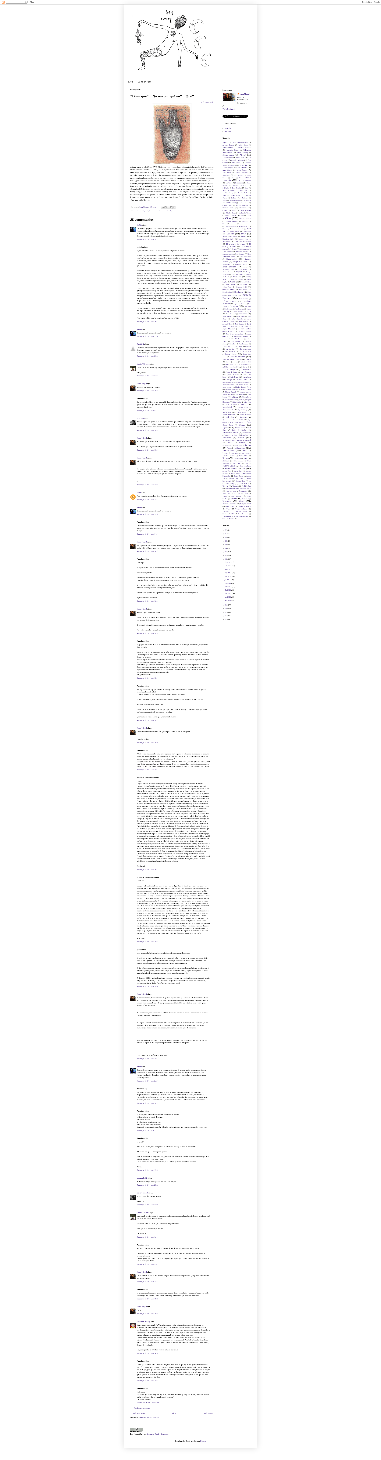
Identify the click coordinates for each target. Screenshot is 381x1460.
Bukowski (247, 200)
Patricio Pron (239, 427)
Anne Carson (227, 170)
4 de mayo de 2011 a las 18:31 (147, 678)
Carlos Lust (244, 203)
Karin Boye (232, 344)
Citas (228, 218)
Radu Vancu (235, 453)
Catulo (224, 210)
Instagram (234, 306)
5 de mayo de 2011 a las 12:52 (147, 1130)
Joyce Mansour (228, 329)
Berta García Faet (228, 190)
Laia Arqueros (230, 351)
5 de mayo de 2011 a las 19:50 (147, 1170)
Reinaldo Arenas (228, 456)
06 (226, 619)
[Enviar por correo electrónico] (162, 207)
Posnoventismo (226, 445)
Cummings (225, 229)
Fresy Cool (237, 276)
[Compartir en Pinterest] (173, 207)
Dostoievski (226, 242)
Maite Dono (233, 377)
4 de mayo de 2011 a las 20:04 (147, 986)
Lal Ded (242, 351)
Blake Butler (236, 195)
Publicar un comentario (142, 1408)
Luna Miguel (145, 82)
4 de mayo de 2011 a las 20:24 (147, 1058)
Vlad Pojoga (230, 506)
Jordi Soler (234, 326)
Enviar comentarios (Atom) (149, 1417)
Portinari (242, 442)
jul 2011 (228, 579)
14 (226, 548)
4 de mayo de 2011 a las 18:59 (147, 720)
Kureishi (248, 346)
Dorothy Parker (243, 239)
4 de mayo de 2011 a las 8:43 (147, 410)
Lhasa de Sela (246, 362)
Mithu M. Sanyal (231, 405)
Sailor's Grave (228, 465)
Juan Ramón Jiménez (241, 336)
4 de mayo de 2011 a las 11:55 (147, 499)
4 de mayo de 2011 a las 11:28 (147, 484)
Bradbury (245, 198)
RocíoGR (140, 344)
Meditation (234, 397)
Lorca (245, 367)
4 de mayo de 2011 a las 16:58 (147, 633)
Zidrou (224, 519)
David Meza (234, 231)
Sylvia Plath (243, 483)
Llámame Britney (143, 1321)
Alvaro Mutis (240, 158)
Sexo (243, 468)
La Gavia (230, 348)
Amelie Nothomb (237, 160)
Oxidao (242, 424)
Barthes (228, 183)
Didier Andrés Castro (229, 236)
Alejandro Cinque (233, 150)
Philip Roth (244, 435)
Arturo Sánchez (245, 180)
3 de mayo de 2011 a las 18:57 (147, 321)
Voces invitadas (241, 509)
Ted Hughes (246, 486)
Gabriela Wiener (237, 279)
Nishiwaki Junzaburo (229, 420)
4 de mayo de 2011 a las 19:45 (147, 869)
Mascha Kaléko (227, 395)
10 (226, 605)
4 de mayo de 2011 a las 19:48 (147, 941)
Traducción (243, 491)
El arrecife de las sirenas (235, 244)
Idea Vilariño (243, 299)
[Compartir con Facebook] (171, 207)
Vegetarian (226, 501)
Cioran (241, 215)
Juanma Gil (226, 339)
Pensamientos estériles (230, 432)
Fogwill (239, 271)
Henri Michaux (243, 289)
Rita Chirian (238, 461)
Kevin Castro (238, 346)
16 (226, 541)
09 (226, 608)
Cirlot (249, 215)
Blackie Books (243, 193)
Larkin (249, 351)
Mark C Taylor (246, 389)
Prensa (248, 445)
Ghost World (230, 284)
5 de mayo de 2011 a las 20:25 (147, 1185)
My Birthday (242, 410)
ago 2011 (228, 576)
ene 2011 (228, 600)
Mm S (244, 404)
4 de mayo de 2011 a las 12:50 (147, 514)
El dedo (234, 249)
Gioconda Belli (241, 287)
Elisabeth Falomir (242, 251)
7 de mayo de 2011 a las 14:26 (147, 1353)
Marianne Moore (242, 385)
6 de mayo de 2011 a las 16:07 (147, 1313)
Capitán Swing (231, 202)
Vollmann (225, 511)
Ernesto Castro (240, 264)
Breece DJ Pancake (235, 200)
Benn (246, 188)
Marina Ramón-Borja (243, 387)
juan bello (141, 418)
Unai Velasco (236, 496)
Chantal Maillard (245, 210)
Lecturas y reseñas (163, 211)
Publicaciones (239, 447)
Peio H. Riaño (239, 430)
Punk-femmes (228, 450)
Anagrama (232, 165)
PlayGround (226, 437)
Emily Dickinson (245, 256)
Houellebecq (238, 292)
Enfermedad (231, 258)
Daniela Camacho (237, 229)
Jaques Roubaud (231, 314)
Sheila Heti (238, 471)
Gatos (232, 281)
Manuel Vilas (242, 379)
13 (226, 551)
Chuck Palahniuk (230, 215)
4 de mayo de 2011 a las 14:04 (147, 534)
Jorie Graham (245, 326)
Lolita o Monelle (230, 366)
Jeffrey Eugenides (237, 319)
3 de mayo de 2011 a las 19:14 (147, 336)
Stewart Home (240, 481)
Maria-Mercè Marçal (228, 385)
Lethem (248, 359)
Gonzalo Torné (228, 289)
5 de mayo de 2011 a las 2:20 (147, 1081)
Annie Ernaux (226, 173)
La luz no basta (245, 349)
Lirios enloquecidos (243, 364)
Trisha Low (226, 494)
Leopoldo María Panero (231, 359)
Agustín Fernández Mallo (239, 142)
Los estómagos (229, 369)
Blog (130, 82)
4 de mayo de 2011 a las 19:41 (147, 769)
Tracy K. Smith (231, 491)
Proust (229, 448)
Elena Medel (227, 251)
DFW (243, 233)
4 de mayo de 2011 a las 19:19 (147, 742)
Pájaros (172, 211)
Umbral (224, 496)
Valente (234, 498)
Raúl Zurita (245, 453)
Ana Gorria (236, 162)
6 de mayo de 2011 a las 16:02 (147, 1299)
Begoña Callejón (239, 185)
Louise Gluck (246, 369)
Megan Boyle (246, 397)
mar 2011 (228, 593)
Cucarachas (243, 226)
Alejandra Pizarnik (244, 147)
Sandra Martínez (231, 468)
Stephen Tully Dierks (236, 478)
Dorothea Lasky (228, 239)
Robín (139, 225)
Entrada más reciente (138, 1413)
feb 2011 (228, 597)
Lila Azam (230, 364)
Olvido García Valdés (236, 422)
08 (226, 612)
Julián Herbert (238, 339)
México (241, 400)
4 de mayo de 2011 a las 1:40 (147, 390)
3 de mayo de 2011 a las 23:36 (147, 375)
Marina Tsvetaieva (232, 389)
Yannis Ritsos (226, 516)
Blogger (203, 1441)
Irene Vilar (248, 306)
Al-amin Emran (228, 145)
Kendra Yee (226, 346)
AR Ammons (238, 175)
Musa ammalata (228, 410)
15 (226, 544)
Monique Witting (243, 407)
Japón (249, 311)
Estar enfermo (229, 266)
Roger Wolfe (236, 463)
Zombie (231, 518)
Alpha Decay (228, 154)
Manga (229, 379)
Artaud (233, 178)
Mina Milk (247, 402)
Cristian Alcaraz (245, 224)
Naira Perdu (241, 412)
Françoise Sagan (237, 274)
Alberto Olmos (227, 147)
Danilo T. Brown (143, 364)
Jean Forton (241, 316)
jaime (139, 492)
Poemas (241, 437)
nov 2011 (228, 565)
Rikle (245, 458)
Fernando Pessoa (228, 269)
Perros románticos (230, 435)
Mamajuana (247, 377)
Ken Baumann (243, 344)
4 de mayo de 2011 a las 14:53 (147, 551)
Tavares (235, 486)
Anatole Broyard (227, 168)
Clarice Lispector (245, 219)
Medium (228, 131)
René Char (243, 456)
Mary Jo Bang (244, 392)
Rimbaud (225, 461)
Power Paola (238, 445)
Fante (245, 267)
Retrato (225, 458)
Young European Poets (241, 516)
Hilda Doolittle (227, 292)
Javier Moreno (227, 316)
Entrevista (225, 264)
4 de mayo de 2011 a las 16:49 (147, 601)
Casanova (242, 207)
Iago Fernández (233, 295)
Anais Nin (243, 165)
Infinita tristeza (228, 301)
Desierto (230, 233)
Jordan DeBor (227, 324)
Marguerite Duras (227, 382)
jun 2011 (228, 583)
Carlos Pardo (226, 205)
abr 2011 (228, 590)
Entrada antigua (207, 1413)
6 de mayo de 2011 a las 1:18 (147, 1237)
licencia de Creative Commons (157, 1434)
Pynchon (225, 453)
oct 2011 (228, 569)
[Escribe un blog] (165, 207)
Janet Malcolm (238, 311)
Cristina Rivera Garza (231, 226)
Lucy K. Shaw (232, 372)
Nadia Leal (226, 412)
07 (226, 615)
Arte (240, 178)
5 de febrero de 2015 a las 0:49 (148, 1402)
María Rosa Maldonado (242, 382)
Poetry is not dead (244, 440)
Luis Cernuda (246, 372)
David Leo (152, 211)
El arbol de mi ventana (242, 241)
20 (226, 530)
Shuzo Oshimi (235, 474)
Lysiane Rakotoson (233, 375)
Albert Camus (243, 145)
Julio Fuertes (235, 341)
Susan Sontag (229, 483)
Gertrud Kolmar (246, 282)
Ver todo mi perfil (228, 109)
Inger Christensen (239, 304)
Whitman (225, 514)
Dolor (243, 236)
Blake (224, 195)
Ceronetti (233, 210)
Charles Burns (231, 213)
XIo (232, 513)
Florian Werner (227, 272)
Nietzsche (243, 417)
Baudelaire (239, 183)
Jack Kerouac (239, 309)
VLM (228, 509)
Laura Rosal (230, 353)
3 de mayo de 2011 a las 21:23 (147, 356)
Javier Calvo (242, 313)
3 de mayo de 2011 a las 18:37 (147, 239)
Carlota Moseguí (242, 205)
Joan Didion (243, 321)
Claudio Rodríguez (232, 221)
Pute (244, 450)
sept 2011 (228, 572)
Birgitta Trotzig (227, 193)
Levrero (235, 362)
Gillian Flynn (226, 287)
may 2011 (228, 586)
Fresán (227, 277)
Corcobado (233, 224)
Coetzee (245, 221)
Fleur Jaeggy (243, 269)
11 (226, 559)
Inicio (174, 1413)
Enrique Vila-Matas (240, 261)
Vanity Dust (245, 499)
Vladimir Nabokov (244, 506)
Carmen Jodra (227, 207)
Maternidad (240, 394)
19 (226, 533)
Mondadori (227, 407)
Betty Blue (243, 190)
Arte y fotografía (142, 211)
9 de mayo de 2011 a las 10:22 (147, 1380)
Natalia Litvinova (228, 414)
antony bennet (142, 1193)
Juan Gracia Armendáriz (234, 334)
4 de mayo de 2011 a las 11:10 (147, 450)
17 (226, 537)
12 (226, 555)
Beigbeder (225, 188)
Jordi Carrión (239, 324)
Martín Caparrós (230, 392)
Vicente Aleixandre (229, 503)
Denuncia (247, 231)
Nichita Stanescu (245, 415)
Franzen (248, 274)
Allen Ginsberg (242, 152)
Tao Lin (225, 486)
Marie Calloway (227, 387)
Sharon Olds (226, 471)
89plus (224, 142)
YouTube (228, 128)
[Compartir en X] (168, 207)
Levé (227, 362)
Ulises (246, 494)
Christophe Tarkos (245, 213)
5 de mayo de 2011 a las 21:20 (147, 1204)
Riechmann (237, 458)
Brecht (224, 200)
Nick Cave (230, 417)
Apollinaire (226, 175)
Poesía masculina (228, 440)
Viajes (241, 501)
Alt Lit (243, 154)
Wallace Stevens (241, 511)
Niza (241, 419)
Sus (250, 481)
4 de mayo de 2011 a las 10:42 (147, 430)
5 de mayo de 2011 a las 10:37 (147, 1103)
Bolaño (233, 198)
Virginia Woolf (245, 503)
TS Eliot (236, 494)
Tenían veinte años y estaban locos (238, 488)
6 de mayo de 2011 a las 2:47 (147, 1264)
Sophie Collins (238, 476)
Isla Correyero (228, 309)
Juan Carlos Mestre (244, 331)
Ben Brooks (236, 188)
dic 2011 (228, 562)
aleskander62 (142, 1178)
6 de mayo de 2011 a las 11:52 (147, 1281)
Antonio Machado (241, 173)
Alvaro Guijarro (227, 158)
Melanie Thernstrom (231, 400)
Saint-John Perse (245, 466)
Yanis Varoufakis (243, 514)
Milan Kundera (236, 402)
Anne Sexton (242, 170)
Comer (224, 224)
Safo (247, 463)
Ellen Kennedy (240, 254)
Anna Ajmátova (241, 167)
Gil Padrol (243, 284)
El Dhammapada (244, 249)
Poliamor (230, 443)
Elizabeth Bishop (227, 254)
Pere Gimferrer (246, 433)
